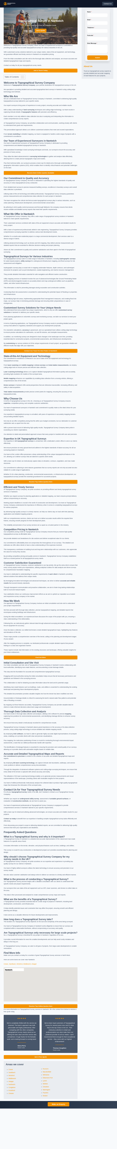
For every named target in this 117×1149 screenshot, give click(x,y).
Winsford (20, 964)
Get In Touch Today (41, 70)
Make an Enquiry (58, 1104)
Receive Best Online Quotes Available (40, 173)
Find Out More (40, 657)
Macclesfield (47, 1072)
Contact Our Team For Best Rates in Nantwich (40, 351)
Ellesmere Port (48, 1078)
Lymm (45, 1081)
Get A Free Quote (41, 1057)
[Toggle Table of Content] (22, 77)
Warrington (46, 1090)
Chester (11, 1093)
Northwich (11, 1084)
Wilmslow (46, 1075)
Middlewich (27, 964)
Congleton (11, 1087)
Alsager (34, 964)
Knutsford (11, 1090)
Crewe (6, 964)
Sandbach (12, 964)
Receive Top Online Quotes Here (40, 482)
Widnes (45, 1084)
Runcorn (45, 1069)
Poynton (45, 1093)
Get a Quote (40, 30)
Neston (45, 1096)
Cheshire (46, 1087)
